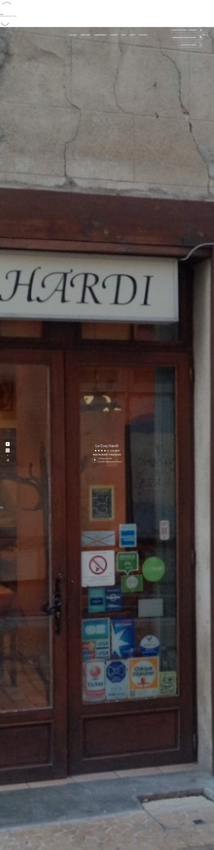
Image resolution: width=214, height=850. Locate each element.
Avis (123, 35)
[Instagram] (8, 450)
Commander (100, 35)
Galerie (114, 35)
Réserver (85, 35)
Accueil (73, 35)
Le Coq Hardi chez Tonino (8, 16)
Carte (132, 35)
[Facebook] (8, 444)
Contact (143, 35)
